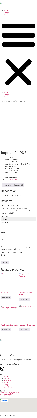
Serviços (6, 13)
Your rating (5, 216)
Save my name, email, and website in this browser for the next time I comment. (18, 248)
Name (3, 232)
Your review (5, 222)
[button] (18, 53)
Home (6, 10)
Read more (6, 297)
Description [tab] (7, 185)
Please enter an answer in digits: (12, 252)
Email (3, 239)
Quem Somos (8, 15)
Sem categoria (10, 101)
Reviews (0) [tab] (18, 185)
